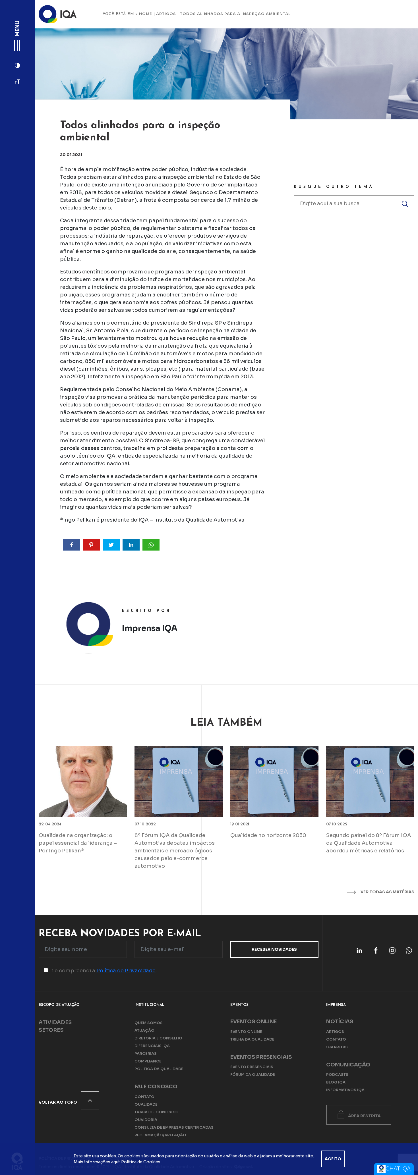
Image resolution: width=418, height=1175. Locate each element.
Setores (51, 1030)
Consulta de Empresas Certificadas (174, 1127)
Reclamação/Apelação (160, 1135)
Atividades (55, 1022)
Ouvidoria (145, 1119)
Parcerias (145, 1053)
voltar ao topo (58, 1102)
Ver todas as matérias (387, 891)
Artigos (166, 13)
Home (145, 13)
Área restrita (364, 1115)
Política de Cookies (140, 1161)
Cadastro (337, 1047)
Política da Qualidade (158, 1068)
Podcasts (337, 1074)
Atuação (144, 1030)
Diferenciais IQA (152, 1045)
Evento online (246, 1031)
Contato (144, 1096)
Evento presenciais (251, 1066)
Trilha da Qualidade (252, 1039)
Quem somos (148, 1022)
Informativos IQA (345, 1089)
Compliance (148, 1061)
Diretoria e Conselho (158, 1038)
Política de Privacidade (126, 971)
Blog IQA (335, 1082)
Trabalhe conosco (156, 1112)
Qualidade (146, 1104)
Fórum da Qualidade (252, 1074)
